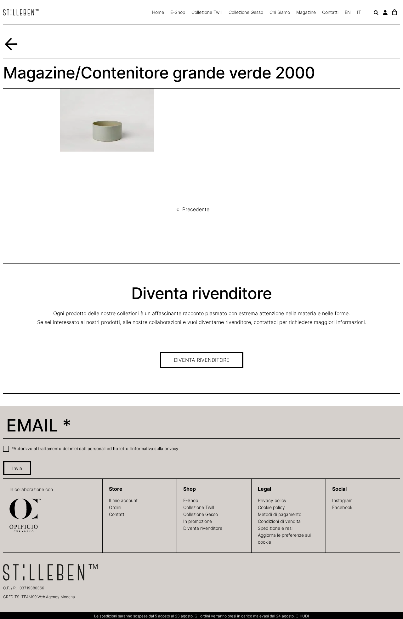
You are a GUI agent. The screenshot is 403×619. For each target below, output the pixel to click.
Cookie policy (271, 507)
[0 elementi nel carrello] (394, 12)
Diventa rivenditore (202, 528)
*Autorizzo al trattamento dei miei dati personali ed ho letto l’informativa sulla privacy (94, 448)
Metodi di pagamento (279, 514)
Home (158, 12)
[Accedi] (385, 12)
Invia (17, 468)
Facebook (342, 507)
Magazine (306, 12)
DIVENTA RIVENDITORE (202, 360)
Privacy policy (272, 500)
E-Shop (177, 12)
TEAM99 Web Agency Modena (48, 596)
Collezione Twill (206, 12)
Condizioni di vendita (279, 521)
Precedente (195, 209)
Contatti (330, 12)
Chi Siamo (280, 12)
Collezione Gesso (246, 12)
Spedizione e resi (275, 528)
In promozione (197, 521)
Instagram (342, 500)
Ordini (115, 507)
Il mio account (123, 500)
